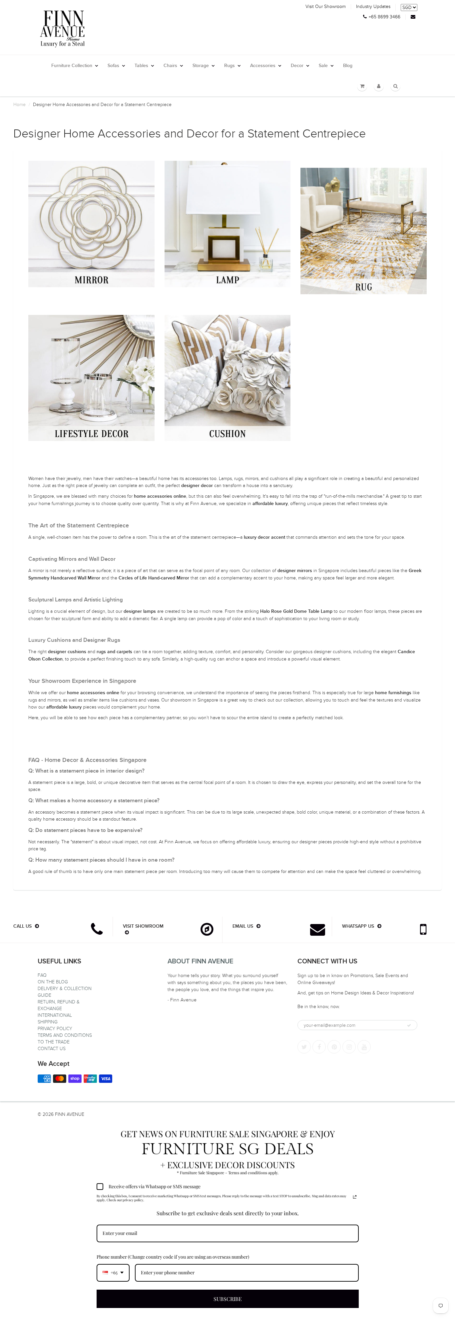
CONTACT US (52, 1048)
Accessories (262, 65)
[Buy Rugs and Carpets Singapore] (363, 231)
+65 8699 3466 (384, 17)
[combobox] (113, 1273)
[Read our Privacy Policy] (355, 1197)
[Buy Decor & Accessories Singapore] (91, 378)
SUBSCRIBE (228, 1298)
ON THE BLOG (53, 982)
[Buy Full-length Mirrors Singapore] (91, 224)
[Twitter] (304, 1046)
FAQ (42, 975)
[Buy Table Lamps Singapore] (228, 224)
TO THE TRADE (54, 1042)
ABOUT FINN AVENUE (200, 961)
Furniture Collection (71, 65)
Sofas (113, 65)
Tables (141, 65)
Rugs (229, 65)
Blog (347, 65)
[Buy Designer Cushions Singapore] (228, 378)
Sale (323, 65)
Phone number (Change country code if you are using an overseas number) (173, 1257)
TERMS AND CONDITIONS (65, 1035)
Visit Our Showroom (325, 6)
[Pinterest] (334, 1046)
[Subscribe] (409, 1025)
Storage (201, 65)
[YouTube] (364, 1046)
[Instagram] (349, 1046)
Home (19, 104)
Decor (297, 65)
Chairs (170, 65)
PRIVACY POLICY (55, 1028)
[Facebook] (319, 1046)
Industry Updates (373, 6)
